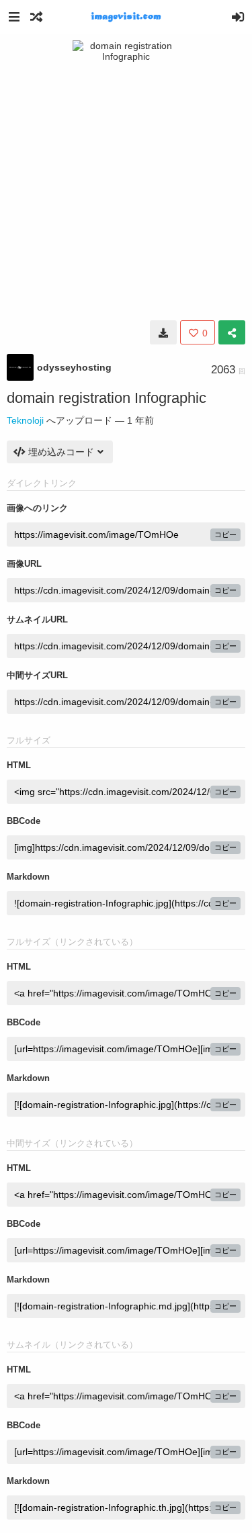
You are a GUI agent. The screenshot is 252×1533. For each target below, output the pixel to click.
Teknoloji (25, 420)
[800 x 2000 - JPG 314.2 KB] (163, 332)
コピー (225, 534)
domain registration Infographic (106, 397)
